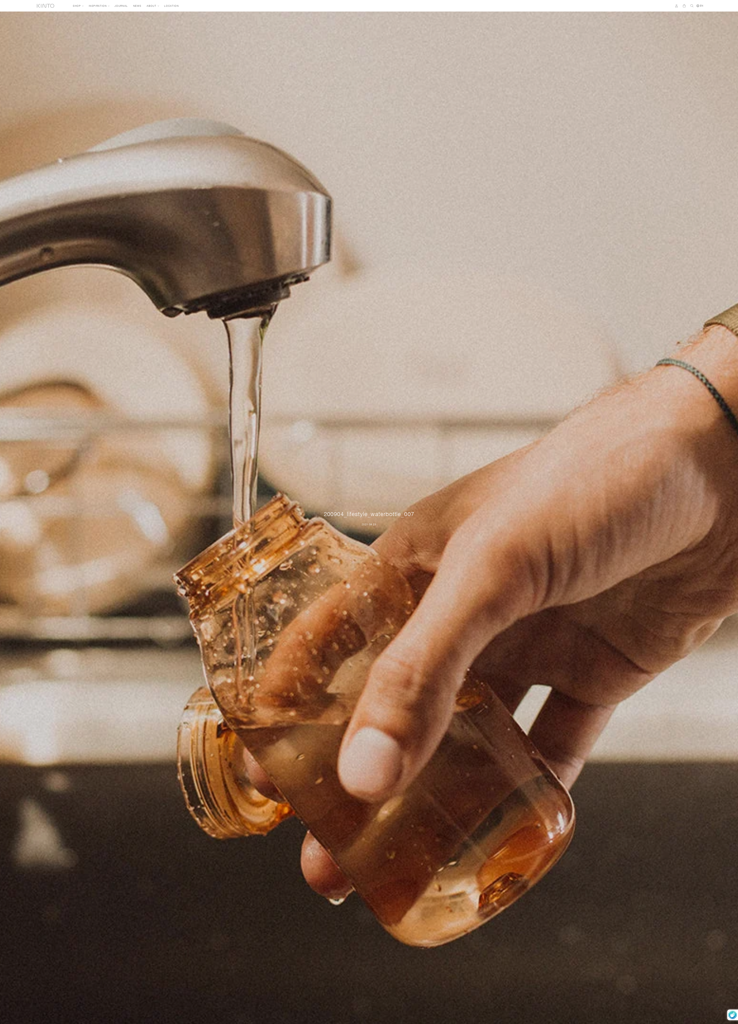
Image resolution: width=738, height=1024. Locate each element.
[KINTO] (45, 6)
